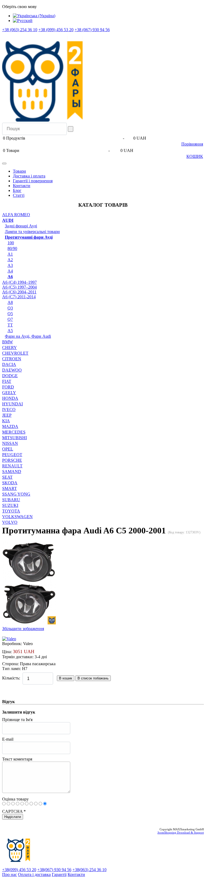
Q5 (10, 313)
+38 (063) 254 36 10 (19, 29)
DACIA (9, 364)
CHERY (9, 347)
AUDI (7, 220)
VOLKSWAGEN (17, 516)
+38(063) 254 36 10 (89, 869)
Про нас (9, 874)
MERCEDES (13, 432)
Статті (18, 195)
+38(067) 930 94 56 (54, 869)
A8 (10, 302)
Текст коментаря (17, 759)
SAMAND (11, 471)
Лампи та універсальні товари (32, 231)
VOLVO (9, 522)
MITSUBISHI (14, 437)
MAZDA (10, 426)
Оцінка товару (15, 799)
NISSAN (10, 443)
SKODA (9, 483)
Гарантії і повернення (33, 181)
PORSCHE (12, 460)
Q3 (10, 308)
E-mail (7, 739)
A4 (10, 271)
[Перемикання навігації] (4, 163)
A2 (10, 259)
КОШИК (194, 156)
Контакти (21, 185)
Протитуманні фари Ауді (29, 237)
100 (11, 243)
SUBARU (11, 499)
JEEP (7, 415)
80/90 (12, 248)
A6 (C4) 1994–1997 (19, 282)
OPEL (7, 449)
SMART (9, 488)
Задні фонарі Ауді (21, 226)
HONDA (10, 398)
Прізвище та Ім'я (17, 719)
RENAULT (12, 466)
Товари (19, 171)
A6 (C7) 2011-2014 (19, 296)
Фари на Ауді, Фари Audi (28, 336)
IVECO (9, 409)
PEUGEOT (12, 454)
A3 (10, 265)
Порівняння (192, 144)
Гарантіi (59, 874)
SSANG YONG (16, 494)
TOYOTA (11, 511)
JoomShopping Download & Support (180, 832)
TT (10, 325)
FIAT (6, 381)
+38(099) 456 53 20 (19, 869)
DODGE (10, 375)
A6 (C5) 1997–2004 (19, 287)
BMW (7, 342)
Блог (17, 190)
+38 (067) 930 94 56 (92, 29)
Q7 (10, 319)
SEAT (7, 477)
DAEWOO (12, 370)
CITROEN (11, 358)
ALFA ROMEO (16, 214)
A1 (10, 254)
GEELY (9, 392)
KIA (6, 421)
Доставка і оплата (29, 176)
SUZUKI (10, 505)
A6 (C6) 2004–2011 (19, 292)
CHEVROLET (15, 353)
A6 (10, 276)
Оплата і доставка (34, 874)
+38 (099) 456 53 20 (55, 29)
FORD (8, 387)
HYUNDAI (12, 404)
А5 (10, 330)
